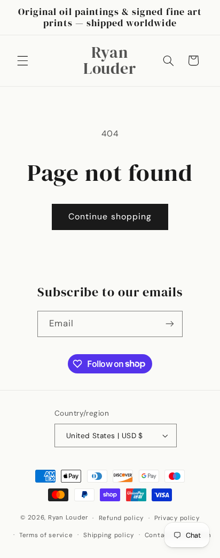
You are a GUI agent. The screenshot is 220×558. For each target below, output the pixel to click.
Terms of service (46, 535)
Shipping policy (108, 535)
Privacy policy (177, 518)
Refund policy (121, 518)
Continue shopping (110, 216)
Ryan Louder (68, 518)
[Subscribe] (170, 324)
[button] (22, 60)
